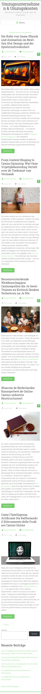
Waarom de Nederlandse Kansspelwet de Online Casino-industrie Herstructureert (18, 393)
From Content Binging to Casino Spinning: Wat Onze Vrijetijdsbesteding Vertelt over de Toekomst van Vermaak (19, 167)
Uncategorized (27, 52)
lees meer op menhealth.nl (28, 359)
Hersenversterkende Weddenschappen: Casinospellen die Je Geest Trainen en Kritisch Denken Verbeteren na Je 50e (20, 286)
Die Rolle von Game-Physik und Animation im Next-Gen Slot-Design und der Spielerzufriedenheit (19, 41)
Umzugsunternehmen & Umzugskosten (20, 6)
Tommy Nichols (10, 52)
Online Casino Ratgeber (10, 686)
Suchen (4, 630)
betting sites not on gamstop (21, 32)
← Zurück (5, 625)
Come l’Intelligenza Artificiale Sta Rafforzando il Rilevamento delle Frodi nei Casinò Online (19, 520)
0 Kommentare (21, 57)
